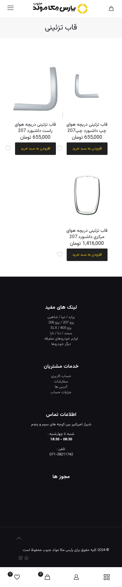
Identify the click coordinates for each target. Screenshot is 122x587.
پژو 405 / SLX (61, 328)
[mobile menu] (10, 8)
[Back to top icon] (19, 539)
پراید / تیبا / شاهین (61, 317)
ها (56, 387)
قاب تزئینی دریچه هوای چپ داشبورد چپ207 (87, 127)
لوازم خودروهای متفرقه (61, 339)
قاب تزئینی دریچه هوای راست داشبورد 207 (35, 127)
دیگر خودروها (61, 344)
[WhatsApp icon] (26, 558)
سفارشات (61, 381)
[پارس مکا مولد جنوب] (61, 8)
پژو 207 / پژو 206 (61, 322)
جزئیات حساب (61, 392)
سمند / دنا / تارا (61, 333)
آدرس (63, 387)
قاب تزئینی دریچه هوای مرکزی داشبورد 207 (87, 234)
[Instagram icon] (20, 558)
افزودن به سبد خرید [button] (87, 149)
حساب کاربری (61, 376)
